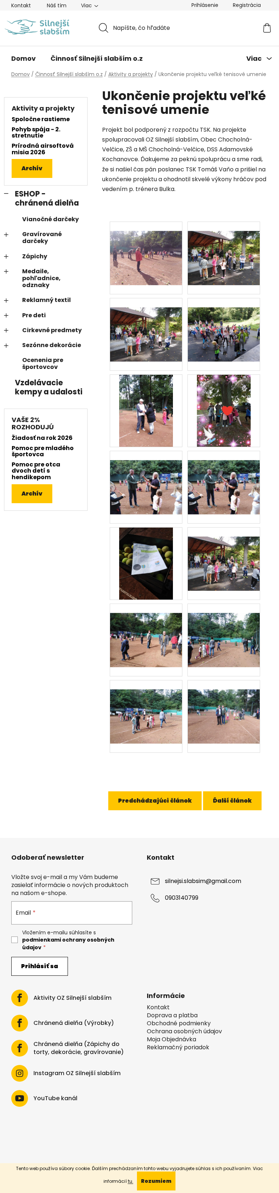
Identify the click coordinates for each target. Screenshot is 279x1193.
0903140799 (181, 898)
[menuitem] (23, 58)
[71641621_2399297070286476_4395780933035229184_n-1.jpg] (146, 631)
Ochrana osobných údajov (184, 1031)
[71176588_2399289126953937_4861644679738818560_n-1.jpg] (146, 325)
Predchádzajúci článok (155, 800)
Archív (32, 168)
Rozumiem (156, 1181)
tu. (130, 1181)
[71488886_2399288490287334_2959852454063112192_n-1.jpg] (146, 478)
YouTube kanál (55, 1098)
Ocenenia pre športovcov (42, 363)
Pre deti (34, 315)
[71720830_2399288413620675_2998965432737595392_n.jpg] (146, 707)
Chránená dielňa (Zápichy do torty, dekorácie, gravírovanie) (78, 1048)
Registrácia (247, 5)
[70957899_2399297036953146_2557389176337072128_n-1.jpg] (146, 248)
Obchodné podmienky (179, 1023)
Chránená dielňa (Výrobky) (73, 1023)
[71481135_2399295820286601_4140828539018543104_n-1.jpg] (224, 410)
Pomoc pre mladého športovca (43, 451)
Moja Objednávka (171, 1039)
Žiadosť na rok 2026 (42, 438)
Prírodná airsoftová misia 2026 (43, 149)
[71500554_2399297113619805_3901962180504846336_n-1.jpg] (146, 563)
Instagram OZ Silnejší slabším (77, 1073)
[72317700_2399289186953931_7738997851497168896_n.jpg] (224, 707)
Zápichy (34, 256)
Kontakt (21, 5)
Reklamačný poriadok (178, 1047)
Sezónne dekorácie (51, 345)
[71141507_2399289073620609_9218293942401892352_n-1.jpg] (224, 248)
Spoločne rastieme (41, 119)
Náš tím (56, 5)
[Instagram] (19, 1073)
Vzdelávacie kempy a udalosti (48, 387)
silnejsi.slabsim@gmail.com (203, 881)
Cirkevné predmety (52, 330)
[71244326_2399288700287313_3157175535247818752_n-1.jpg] (146, 410)
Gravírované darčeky (42, 237)
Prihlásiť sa (39, 966)
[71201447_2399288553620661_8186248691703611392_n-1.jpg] (224, 325)
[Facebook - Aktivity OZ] (19, 998)
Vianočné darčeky (50, 219)
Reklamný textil (46, 300)
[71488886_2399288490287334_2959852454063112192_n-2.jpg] (224, 478)
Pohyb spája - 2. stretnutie (36, 132)
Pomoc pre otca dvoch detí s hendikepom (36, 471)
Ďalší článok (232, 800)
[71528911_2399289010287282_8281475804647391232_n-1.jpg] (224, 554)
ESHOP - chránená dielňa (47, 198)
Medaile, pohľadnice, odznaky (41, 278)
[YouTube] (19, 1098)
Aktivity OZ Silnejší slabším (72, 998)
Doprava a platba (172, 1015)
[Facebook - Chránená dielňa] (19, 1023)
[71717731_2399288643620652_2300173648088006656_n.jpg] (224, 631)
